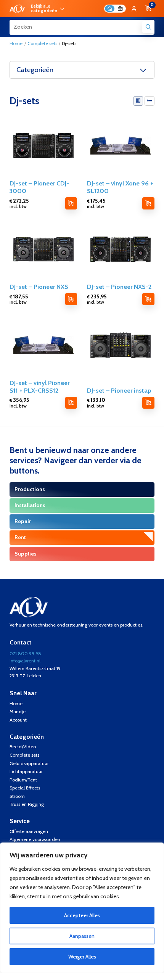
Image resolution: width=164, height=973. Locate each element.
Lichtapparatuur (26, 771)
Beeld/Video (23, 746)
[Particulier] (109, 8)
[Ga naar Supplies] (82, 554)
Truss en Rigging (27, 804)
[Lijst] (149, 101)
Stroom (17, 796)
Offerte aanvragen (29, 831)
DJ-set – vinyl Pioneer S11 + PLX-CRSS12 (39, 386)
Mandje (18, 711)
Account (18, 720)
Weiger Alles (82, 956)
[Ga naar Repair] (82, 521)
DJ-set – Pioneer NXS (39, 286)
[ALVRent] (17, 9)
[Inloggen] (134, 9)
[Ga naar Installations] (82, 505)
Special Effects (25, 788)
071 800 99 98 (25, 653)
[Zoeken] (148, 27)
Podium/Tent (23, 780)
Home (16, 43)
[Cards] (138, 101)
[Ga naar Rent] (82, 537)
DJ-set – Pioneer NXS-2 (119, 286)
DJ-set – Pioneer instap (119, 390)
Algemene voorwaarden (35, 839)
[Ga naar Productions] (82, 489)
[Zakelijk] (120, 8)
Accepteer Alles (82, 915)
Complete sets (42, 43)
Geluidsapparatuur (29, 763)
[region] (82, 908)
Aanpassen (82, 936)
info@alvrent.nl (25, 661)
